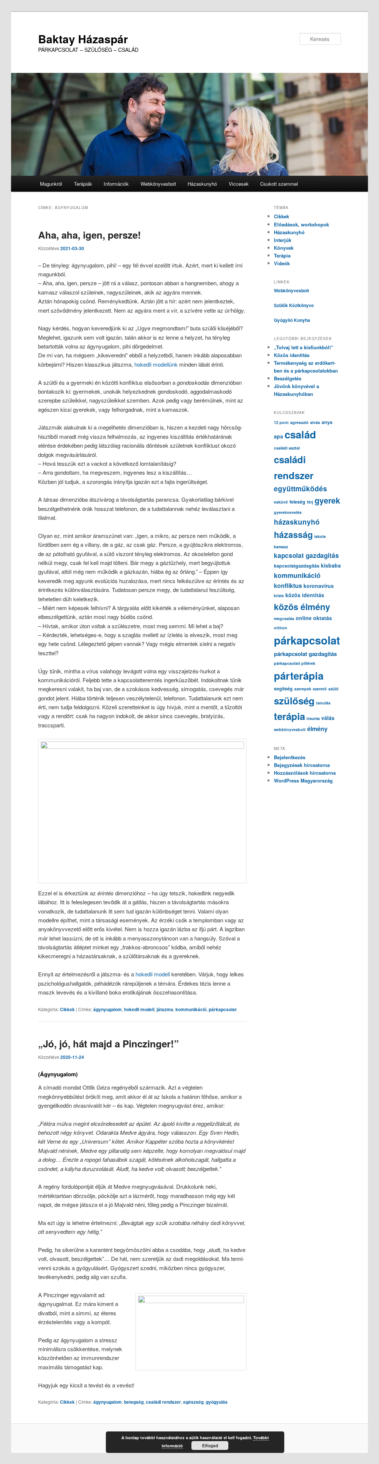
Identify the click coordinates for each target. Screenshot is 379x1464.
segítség (283, 688)
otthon (280, 627)
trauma (313, 718)
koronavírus (318, 585)
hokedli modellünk (156, 364)
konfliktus (288, 585)
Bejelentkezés (289, 757)
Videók (282, 263)
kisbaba (331, 565)
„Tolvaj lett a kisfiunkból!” (303, 347)
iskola (320, 536)
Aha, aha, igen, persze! (89, 235)
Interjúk (282, 239)
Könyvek (284, 247)
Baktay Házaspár (83, 39)
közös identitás (304, 595)
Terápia (282, 255)
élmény (317, 728)
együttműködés (300, 489)
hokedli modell (153, 974)
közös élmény (302, 606)
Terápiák (83, 183)
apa (278, 436)
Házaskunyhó (202, 183)
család (300, 434)
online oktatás (314, 618)
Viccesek (239, 183)
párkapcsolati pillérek (294, 663)
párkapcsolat (223, 1009)
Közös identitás (291, 355)
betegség (134, 1402)
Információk (116, 183)
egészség (193, 1402)
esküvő (281, 502)
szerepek (302, 688)
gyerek (327, 500)
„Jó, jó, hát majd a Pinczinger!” (108, 1043)
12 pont (281, 422)
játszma (165, 1009)
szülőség (294, 700)
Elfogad (210, 1445)
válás (328, 717)
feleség (297, 501)
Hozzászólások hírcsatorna (305, 772)
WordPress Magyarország (303, 780)
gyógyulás (217, 1402)
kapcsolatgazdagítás (296, 565)
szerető (320, 688)
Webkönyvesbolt (158, 183)
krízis (279, 595)
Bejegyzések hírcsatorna (302, 764)
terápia (289, 716)
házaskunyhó (297, 522)
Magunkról (51, 183)
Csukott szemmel (279, 183)
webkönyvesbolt (290, 729)
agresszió (299, 422)
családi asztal (287, 448)
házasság (293, 534)
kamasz (281, 546)
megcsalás (284, 618)
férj (310, 502)
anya (327, 422)
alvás (315, 422)
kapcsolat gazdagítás (306, 555)
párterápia (298, 675)
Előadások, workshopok (301, 224)
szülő (333, 688)
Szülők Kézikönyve (294, 305)
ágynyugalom (107, 1009)
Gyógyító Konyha (292, 320)
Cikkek (67, 1009)
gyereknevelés (288, 512)
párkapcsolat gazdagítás (305, 654)
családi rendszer (163, 1402)
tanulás (323, 703)
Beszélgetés (287, 378)
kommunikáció (191, 1009)
